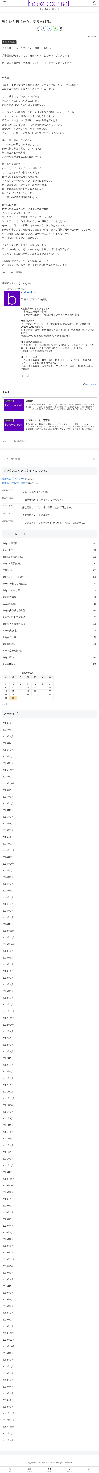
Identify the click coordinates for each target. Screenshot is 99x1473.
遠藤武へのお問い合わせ (15, 482)
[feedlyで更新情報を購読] (22, 375)
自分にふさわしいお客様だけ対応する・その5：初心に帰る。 (54, 523)
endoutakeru (28, 292)
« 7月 (5, 704)
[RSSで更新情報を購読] (26, 375)
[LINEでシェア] (55, 28)
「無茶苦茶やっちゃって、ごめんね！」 (43, 499)
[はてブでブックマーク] (49, 28)
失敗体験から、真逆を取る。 (37, 515)
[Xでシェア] (37, 28)
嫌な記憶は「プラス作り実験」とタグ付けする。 (47, 507)
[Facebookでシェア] (43, 28)
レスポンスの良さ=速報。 (35, 492)
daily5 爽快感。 (10, 42)
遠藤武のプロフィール (13, 478)
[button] (61, 28)
